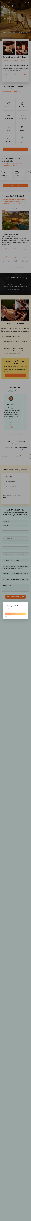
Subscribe (15, 613)
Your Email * (7, 608)
